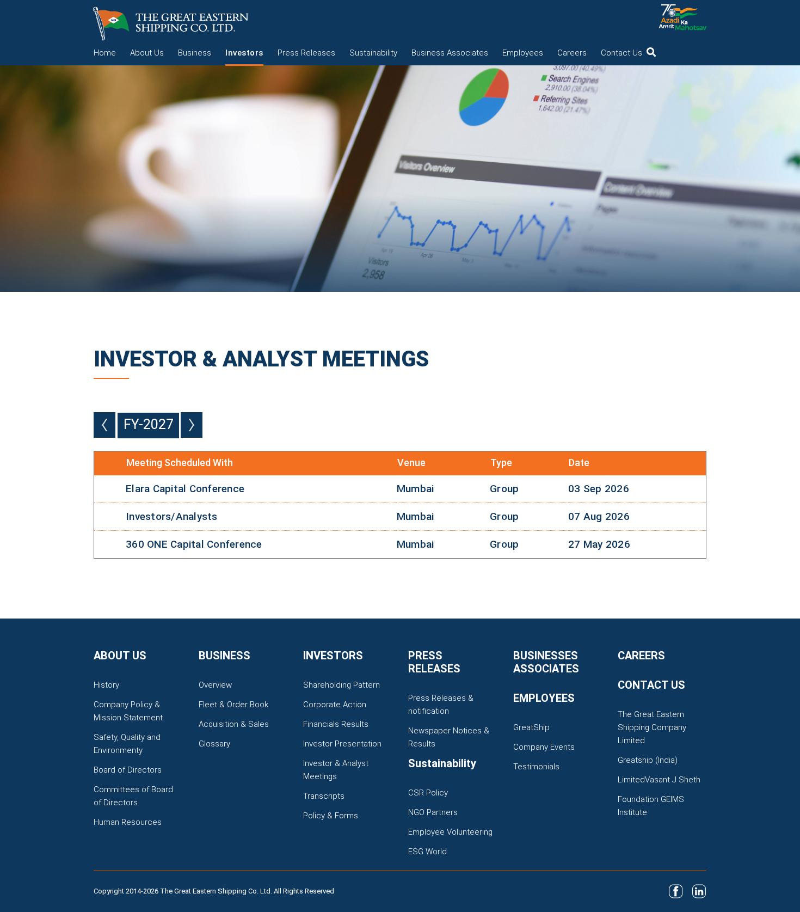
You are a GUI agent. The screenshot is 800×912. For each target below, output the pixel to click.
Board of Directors (128, 770)
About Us (147, 53)
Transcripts (323, 796)
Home (105, 53)
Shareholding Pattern (341, 685)
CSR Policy (428, 793)
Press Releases (306, 53)
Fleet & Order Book (233, 704)
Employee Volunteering (450, 832)
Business (194, 53)
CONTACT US (651, 684)
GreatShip (531, 727)
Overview (215, 685)
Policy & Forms (330, 816)
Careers (572, 53)
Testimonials (536, 767)
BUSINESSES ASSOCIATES (546, 662)
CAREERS (641, 655)
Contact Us (621, 53)
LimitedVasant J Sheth (659, 780)
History (106, 685)
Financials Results (335, 724)
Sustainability (373, 53)
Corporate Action (334, 704)
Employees (522, 53)
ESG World (427, 851)
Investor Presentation (342, 744)
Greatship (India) (648, 760)
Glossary (214, 744)
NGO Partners (433, 812)
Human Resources (128, 822)
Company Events (544, 747)
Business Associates (449, 53)
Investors (244, 53)
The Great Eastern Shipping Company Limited (652, 727)
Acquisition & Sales (234, 724)
